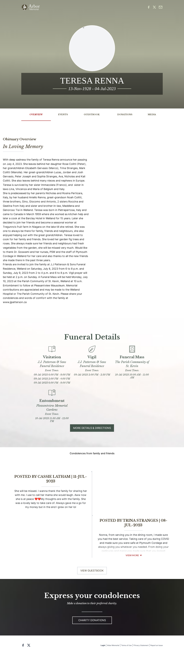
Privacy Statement (141, 645)
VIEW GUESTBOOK (92, 570)
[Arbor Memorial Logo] (30, 7)
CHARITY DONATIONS (92, 620)
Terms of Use (126, 645)
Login (103, 645)
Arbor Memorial (113, 645)
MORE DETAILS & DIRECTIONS (92, 427)
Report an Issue (156, 645)
